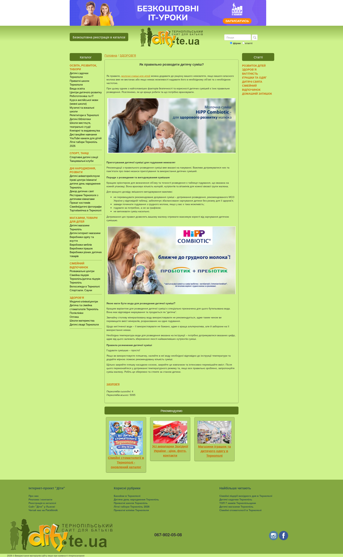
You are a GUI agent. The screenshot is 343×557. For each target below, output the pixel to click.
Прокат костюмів (80, 202)
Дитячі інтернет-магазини (85, 233)
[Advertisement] (86, 387)
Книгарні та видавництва (85, 130)
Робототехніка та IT (82, 96)
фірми (237, 43)
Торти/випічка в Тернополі (85, 210)
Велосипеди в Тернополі (85, 286)
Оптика (74, 316)
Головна (111, 55)
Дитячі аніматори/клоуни (85, 175)
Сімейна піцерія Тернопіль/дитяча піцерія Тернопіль (85, 278)
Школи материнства (82, 320)
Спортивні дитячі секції (84, 157)
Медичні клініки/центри (84, 301)
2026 (9, 555)
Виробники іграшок (81, 248)
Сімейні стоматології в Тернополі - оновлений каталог (126, 462)
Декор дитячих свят (82, 191)
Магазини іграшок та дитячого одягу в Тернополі (214, 451)
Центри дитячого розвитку (86, 92)
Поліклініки (76, 312)
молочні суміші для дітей (135, 76)
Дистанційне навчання (83, 134)
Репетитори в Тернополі (84, 115)
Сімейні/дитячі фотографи (85, 206)
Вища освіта (77, 88)
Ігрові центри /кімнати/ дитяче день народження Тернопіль (85, 183)
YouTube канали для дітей (85, 138)
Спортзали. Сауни (81, 290)
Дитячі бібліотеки (80, 119)
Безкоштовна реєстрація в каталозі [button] (99, 37)
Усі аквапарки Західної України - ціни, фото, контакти (170, 451)
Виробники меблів (81, 244)
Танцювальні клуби (81, 160)
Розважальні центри (82, 271)
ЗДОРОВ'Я (128, 55)
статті (248, 43)
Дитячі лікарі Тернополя (84, 324)
